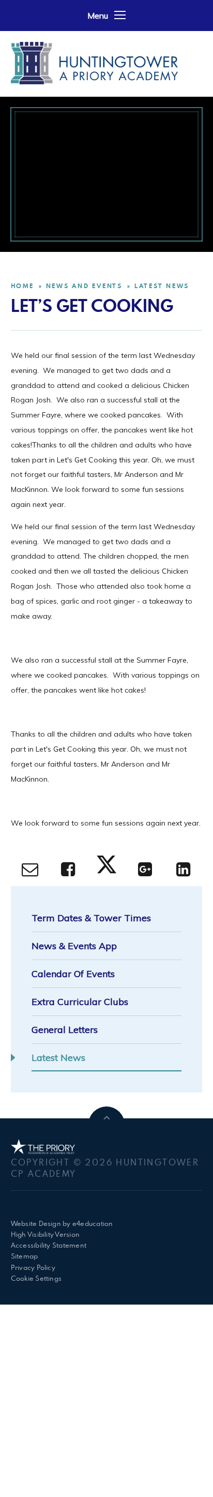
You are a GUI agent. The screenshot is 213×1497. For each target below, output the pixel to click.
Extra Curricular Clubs (80, 1002)
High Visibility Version (45, 1234)
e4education (92, 1223)
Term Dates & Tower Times (91, 918)
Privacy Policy (33, 1267)
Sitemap (24, 1256)
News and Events (84, 285)
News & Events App (74, 946)
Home (22, 285)
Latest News (161, 285)
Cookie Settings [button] (36, 1278)
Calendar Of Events (73, 974)
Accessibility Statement (49, 1245)
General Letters (65, 1030)
